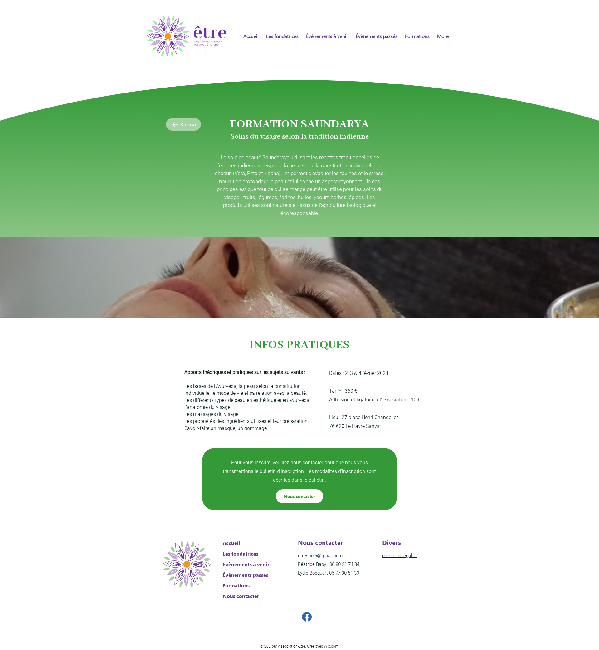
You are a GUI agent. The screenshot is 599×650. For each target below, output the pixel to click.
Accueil (231, 543)
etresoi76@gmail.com (320, 555)
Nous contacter (241, 596)
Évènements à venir (245, 564)
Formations (236, 585)
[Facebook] (307, 616)
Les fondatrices (240, 553)
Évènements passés (245, 574)
